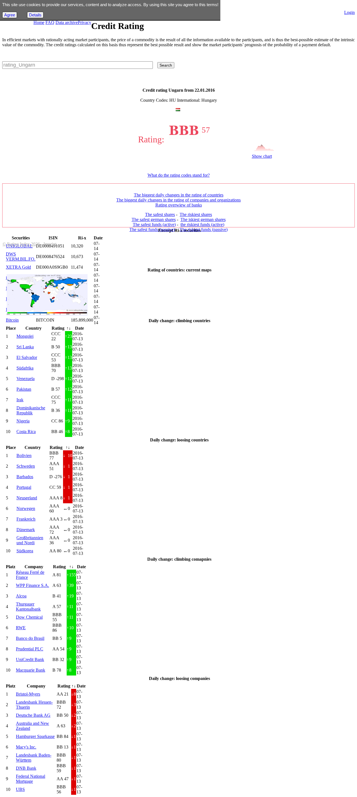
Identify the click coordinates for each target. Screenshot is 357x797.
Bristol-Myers (28, 694)
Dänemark (25, 529)
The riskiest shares (196, 214)
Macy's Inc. (26, 747)
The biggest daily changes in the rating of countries (178, 195)
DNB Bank (26, 768)
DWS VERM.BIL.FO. (20, 256)
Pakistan (23, 389)
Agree (9, 15)
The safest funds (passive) (152, 229)
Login (349, 12)
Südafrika (24, 368)
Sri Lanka (25, 346)
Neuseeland (26, 497)
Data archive (67, 22)
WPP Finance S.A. (32, 585)
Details (35, 15)
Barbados (24, 476)
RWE (21, 627)
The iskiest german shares (203, 219)
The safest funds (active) (154, 224)
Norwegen (25, 508)
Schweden (25, 466)
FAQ (49, 22)
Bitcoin (12, 320)
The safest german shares (154, 219)
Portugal (23, 487)
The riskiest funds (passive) (204, 229)
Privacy (84, 22)
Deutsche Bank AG (33, 715)
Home (38, 22)
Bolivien (24, 455)
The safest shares (160, 214)
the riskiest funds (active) (202, 224)
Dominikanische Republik (30, 410)
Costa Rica (26, 431)
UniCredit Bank (30, 659)
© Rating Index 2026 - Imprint (29, 244)
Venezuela (25, 378)
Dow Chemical (29, 617)
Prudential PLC (29, 649)
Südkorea (24, 550)
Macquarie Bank (30, 670)
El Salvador (26, 357)
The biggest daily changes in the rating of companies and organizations (178, 200)
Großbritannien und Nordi (29, 540)
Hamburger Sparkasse (35, 736)
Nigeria (23, 421)
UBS (20, 789)
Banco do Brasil (30, 638)
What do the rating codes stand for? (179, 175)
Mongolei (24, 336)
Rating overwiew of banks (178, 205)
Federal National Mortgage (30, 779)
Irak (19, 399)
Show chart (262, 156)
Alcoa (21, 596)
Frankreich (25, 519)
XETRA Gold (18, 267)
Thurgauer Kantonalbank (28, 606)
